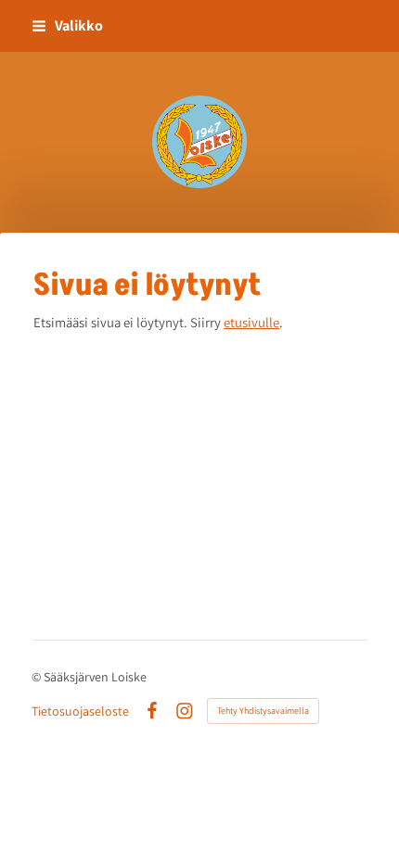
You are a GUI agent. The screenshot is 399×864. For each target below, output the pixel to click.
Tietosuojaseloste (80, 711)
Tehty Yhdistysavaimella (263, 711)
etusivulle (251, 322)
